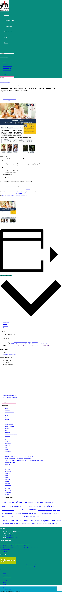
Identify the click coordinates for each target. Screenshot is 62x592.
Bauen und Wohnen (9, 426)
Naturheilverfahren (31, 517)
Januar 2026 (7, 469)
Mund (59, 513)
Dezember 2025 (8, 471)
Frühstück (35, 506)
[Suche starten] (14, 77)
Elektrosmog (21, 506)
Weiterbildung (35, 342)
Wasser (6, 449)
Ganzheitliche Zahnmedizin (11, 434)
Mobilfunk (43, 343)
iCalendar (5, 324)
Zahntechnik (44, 523)
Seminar (19, 342)
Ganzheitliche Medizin (48, 506)
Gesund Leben (25, 343)
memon (39, 343)
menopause (40, 513)
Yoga (20, 523)
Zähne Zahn (54, 523)
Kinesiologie (7, 513)
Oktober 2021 (8, 492)
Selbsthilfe (24, 520)
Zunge (49, 523)
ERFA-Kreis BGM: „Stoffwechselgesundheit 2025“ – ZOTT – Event (20, 456)
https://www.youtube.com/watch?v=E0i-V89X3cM (14, 193)
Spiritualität (7, 441)
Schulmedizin (45, 517)
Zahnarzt (24, 523)
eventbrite (12, 186)
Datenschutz (5, 587)
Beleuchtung (30, 502)
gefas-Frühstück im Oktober (9, 99)
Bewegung (7, 428)
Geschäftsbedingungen (7, 589)
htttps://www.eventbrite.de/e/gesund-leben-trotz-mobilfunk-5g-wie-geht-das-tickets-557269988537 (28, 345)
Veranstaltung (24, 342)
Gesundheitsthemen (7, 66)
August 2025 (8, 473)
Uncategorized (8, 443)
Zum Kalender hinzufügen (6, 275)
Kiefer (58, 510)
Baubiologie (15, 343)
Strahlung (48, 343)
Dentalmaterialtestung (48, 502)
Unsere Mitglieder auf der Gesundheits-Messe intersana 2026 (18, 458)
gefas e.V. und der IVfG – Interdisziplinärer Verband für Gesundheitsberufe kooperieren (24, 460)
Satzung (4, 588)
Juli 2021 (7, 494)
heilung (54, 510)
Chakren (36, 502)
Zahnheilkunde (37, 523)
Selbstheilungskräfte (10, 520)
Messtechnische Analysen (49, 513)
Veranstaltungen (7, 68)
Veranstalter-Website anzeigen (9, 354)
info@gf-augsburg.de (10, 535)
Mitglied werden (7, 70)
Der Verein (5, 64)
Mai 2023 (7, 481)
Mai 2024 (7, 477)
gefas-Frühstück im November (10, 100)
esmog (20, 343)
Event (30, 506)
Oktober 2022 (8, 485)
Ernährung (7, 432)
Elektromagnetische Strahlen (10, 506)
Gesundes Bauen (21, 510)
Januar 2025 (7, 475)
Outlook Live (6, 327)
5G (12, 343)
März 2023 (7, 483)
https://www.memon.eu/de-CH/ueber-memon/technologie (14, 195)
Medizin (7, 438)
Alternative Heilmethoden (15, 502)
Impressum (5, 586)
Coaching (40, 502)
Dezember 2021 (8, 490)
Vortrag (29, 342)
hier (6, 186)
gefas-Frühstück (8, 464)
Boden (6, 430)
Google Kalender (6, 322)
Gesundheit (7, 436)
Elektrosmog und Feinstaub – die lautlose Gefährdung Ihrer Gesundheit (18, 192)
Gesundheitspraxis (33, 343)
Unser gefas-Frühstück (10, 462)
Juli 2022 (7, 487)
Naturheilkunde (17, 517)
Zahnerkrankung (30, 523)
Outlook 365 (5, 326)
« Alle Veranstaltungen (5, 82)
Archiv (4, 72)
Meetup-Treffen (27, 513)
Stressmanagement (42, 520)
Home (4, 62)
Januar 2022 (7, 488)
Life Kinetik (18, 513)
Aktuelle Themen (9, 424)
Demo (15, 342)
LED (14, 513)
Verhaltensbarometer (7, 523)
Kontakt (5, 74)
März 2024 (7, 479)
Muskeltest (6, 517)
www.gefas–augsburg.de (11, 537)
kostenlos (16, 186)
